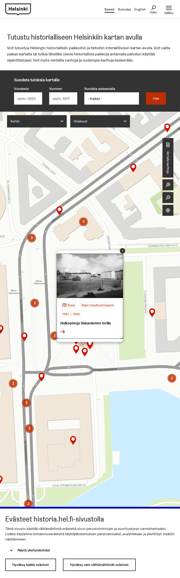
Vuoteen (55, 88)
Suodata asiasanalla (99, 88)
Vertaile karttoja (168, 162)
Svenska (124, 9)
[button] (133, 168)
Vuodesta (21, 88)
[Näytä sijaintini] (167, 210)
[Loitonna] (167, 197)
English (140, 9)
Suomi (109, 9)
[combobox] (37, 121)
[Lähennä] (167, 184)
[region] (90, 314)
